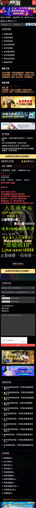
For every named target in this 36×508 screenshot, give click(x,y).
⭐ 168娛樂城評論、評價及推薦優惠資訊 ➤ (18, 404)
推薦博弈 (6, 311)
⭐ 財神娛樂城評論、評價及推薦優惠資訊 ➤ (19, 398)
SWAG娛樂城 (8, 62)
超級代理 (11, 180)
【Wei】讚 (4, 87)
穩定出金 (19, 180)
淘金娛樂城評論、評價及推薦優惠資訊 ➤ (18, 414)
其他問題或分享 (8, 306)
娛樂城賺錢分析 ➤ (11, 486)
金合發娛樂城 (9, 45)
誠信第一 (28, 180)
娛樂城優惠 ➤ (9, 483)
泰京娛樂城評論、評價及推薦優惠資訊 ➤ (18, 441)
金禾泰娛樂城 (9, 55)
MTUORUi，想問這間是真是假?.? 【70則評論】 (17, 139)
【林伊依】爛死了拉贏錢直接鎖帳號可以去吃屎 (17, 91)
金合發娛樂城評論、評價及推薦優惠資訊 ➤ (18, 409)
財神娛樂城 (8, 41)
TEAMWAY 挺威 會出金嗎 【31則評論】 (16, 146)
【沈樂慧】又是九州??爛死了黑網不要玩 (16, 89)
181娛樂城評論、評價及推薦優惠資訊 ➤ (19, 446)
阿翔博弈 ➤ (8, 469)
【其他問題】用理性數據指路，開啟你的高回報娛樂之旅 (17, 72)
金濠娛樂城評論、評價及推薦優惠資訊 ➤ (18, 425)
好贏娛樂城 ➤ (9, 472)
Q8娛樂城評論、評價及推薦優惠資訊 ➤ (18, 435)
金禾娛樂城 (8, 48)
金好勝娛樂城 (9, 52)
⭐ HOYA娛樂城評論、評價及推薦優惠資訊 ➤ (18, 388)
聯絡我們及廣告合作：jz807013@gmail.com (19, 500)
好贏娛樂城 (8, 38)
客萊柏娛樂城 (9, 59)
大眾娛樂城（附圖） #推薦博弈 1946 (15, 170)
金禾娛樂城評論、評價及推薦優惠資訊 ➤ (18, 420)
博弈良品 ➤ (8, 465)
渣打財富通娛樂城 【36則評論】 (15, 143)
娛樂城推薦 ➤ (9, 476)
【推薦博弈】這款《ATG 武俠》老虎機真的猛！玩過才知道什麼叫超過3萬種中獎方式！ (18, 76)
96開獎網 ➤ (8, 458)
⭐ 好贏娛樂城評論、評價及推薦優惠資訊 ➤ (19, 393)
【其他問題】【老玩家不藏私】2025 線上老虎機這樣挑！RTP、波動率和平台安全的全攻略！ (18, 74)
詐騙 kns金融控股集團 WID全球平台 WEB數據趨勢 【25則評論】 (18, 149)
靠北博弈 (6, 308)
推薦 (4, 180)
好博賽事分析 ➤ (10, 490)
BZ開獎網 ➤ (8, 493)
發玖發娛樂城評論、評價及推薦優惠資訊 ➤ (18, 430)
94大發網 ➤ (8, 462)
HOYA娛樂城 (8, 34)
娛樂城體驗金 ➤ (10, 479)
